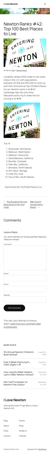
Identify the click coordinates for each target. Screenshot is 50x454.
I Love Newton (11, 3)
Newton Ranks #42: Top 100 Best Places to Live (23, 187)
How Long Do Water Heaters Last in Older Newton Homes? (19, 373)
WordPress (42, 449)
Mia (13, 70)
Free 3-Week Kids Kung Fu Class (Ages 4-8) (17, 363)
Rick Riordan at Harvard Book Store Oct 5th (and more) (15, 204)
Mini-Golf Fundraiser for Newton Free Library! (16, 383)
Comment (8, 244)
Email (6, 284)
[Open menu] (44, 4)
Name (6, 273)
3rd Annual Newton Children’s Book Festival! (19, 353)
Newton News (22, 70)
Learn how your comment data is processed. (22, 325)
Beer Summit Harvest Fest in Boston (36, 204)
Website (7, 295)
